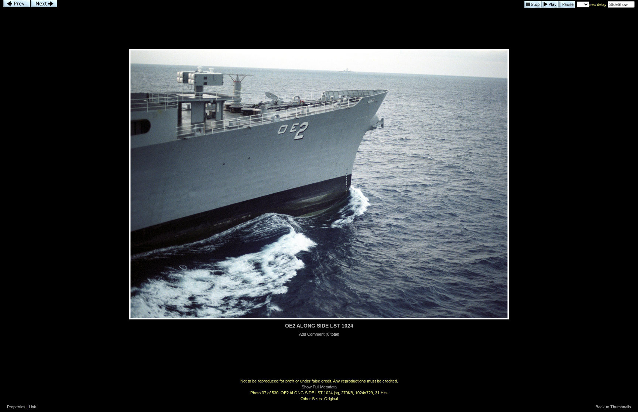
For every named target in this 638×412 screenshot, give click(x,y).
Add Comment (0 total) (319, 334)
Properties (16, 407)
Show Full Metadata (319, 387)
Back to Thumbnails (613, 407)
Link (32, 407)
